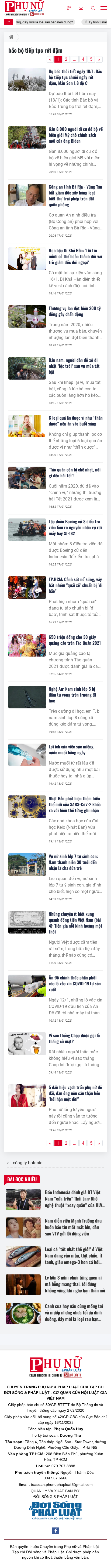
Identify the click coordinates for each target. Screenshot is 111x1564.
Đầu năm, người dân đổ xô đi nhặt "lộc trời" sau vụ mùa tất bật (74, 366)
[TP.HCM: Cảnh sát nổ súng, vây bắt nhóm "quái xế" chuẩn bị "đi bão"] (27, 587)
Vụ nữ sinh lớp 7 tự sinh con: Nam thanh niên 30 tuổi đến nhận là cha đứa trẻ (73, 862)
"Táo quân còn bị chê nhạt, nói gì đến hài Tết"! (74, 472)
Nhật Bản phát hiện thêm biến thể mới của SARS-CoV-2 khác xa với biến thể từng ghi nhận (74, 804)
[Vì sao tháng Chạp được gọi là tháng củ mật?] (27, 1043)
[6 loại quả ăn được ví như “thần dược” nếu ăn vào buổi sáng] (27, 426)
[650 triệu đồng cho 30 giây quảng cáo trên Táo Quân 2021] (27, 645)
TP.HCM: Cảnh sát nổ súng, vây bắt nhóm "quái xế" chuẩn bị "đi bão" (75, 585)
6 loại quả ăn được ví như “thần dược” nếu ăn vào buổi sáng (76, 421)
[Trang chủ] (10, 37)
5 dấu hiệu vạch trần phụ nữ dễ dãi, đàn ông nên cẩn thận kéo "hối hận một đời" (75, 1093)
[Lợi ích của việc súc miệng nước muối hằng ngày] (27, 755)
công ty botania (28, 1162)
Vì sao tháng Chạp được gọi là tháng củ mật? (74, 1038)
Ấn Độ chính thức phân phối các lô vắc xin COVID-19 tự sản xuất (75, 983)
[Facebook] (55, 1530)
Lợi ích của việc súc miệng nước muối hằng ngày (71, 749)
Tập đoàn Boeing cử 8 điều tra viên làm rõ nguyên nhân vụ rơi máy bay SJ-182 (75, 527)
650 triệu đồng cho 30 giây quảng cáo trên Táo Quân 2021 (75, 640)
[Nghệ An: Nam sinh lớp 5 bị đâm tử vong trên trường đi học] (27, 697)
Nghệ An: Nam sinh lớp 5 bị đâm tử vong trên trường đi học (72, 695)
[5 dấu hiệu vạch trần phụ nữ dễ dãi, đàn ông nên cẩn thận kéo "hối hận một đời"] (27, 1095)
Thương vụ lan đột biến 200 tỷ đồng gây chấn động (75, 311)
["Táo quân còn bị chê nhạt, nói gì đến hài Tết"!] (27, 478)
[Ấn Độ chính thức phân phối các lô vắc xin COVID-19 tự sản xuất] (27, 986)
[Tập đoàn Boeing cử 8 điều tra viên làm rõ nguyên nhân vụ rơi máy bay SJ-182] (27, 529)
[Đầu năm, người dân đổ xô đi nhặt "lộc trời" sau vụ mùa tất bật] (27, 368)
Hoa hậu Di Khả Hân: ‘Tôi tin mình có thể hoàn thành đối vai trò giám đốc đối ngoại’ (75, 256)
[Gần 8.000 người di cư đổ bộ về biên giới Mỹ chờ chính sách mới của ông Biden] (27, 137)
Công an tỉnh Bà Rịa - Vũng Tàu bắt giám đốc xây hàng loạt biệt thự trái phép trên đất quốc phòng (75, 195)
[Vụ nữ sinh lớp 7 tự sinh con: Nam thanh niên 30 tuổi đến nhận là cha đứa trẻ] (27, 864)
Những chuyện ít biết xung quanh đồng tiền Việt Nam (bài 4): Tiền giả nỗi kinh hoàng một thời (75, 923)
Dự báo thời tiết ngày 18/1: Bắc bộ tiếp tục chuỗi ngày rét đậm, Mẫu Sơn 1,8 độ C (75, 77)
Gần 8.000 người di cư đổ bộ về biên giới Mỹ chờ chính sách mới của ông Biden (76, 135)
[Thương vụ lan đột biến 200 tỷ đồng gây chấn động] (27, 316)
